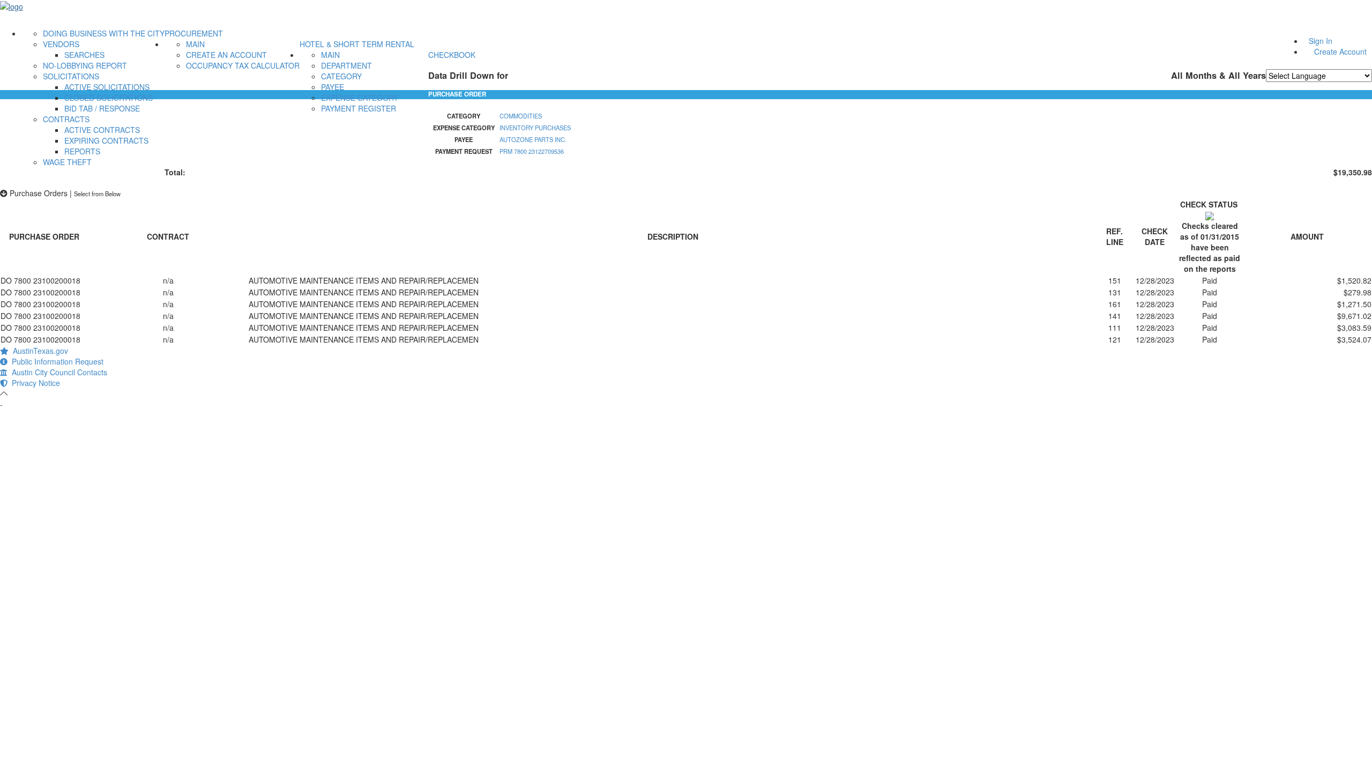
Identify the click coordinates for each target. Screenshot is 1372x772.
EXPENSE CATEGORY (359, 97)
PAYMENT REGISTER (358, 108)
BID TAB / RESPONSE (102, 108)
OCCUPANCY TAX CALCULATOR (243, 65)
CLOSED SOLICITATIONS (108, 97)
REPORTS (82, 151)
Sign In (1320, 40)
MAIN (195, 44)
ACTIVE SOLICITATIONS (107, 86)
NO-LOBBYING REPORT (85, 65)
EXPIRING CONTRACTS (106, 140)
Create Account (1340, 51)
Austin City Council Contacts (57, 372)
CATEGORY (341, 76)
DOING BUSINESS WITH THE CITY (104, 33)
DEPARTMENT (346, 65)
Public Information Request (55, 361)
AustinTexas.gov (38, 350)
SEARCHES (84, 54)
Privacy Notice (34, 382)
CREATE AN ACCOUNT (226, 54)
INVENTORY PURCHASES (535, 127)
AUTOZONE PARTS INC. (532, 139)
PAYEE (332, 86)
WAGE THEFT (67, 162)
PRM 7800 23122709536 (531, 151)
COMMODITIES (520, 116)
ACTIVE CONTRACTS (102, 129)
